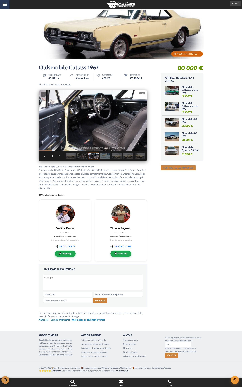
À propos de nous (130, 340)
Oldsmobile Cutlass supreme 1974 (190, 90)
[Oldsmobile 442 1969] (172, 136)
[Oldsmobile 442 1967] (172, 122)
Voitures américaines (60, 319)
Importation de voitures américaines (96, 348)
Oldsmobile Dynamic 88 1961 (190, 149)
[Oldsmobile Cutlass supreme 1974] (172, 90)
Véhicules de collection (48, 346)
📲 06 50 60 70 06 (120, 246)
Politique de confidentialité (134, 356)
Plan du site (128, 348)
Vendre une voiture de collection (94, 352)
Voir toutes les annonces (178, 167)
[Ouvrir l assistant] (235, 380)
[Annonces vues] (5, 380)
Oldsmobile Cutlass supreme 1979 (190, 106)
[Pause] (52, 156)
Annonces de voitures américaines (95, 344)
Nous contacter (129, 344)
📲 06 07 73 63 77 (65, 246)
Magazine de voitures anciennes (94, 356)
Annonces (44, 319)
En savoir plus (122, 371)
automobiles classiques (61, 340)
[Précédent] (44, 156)
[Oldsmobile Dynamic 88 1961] (172, 150)
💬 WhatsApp (65, 253)
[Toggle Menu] (4, 4)
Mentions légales (130, 352)
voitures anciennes (64, 343)
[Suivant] (59, 156)
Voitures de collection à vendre (93, 340)
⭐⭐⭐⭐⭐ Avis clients (50, 371)
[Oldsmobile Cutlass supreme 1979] (172, 106)
